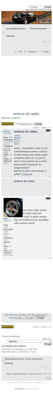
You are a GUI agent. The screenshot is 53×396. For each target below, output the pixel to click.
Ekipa (8, 374)
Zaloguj (46, 51)
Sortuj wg (13, 318)
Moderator (16, 118)
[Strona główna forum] (26, 13)
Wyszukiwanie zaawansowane (38, 10)
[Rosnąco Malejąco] (34, 318)
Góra (49, 176)
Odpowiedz (6, 123)
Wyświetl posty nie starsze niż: (18, 315)
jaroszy (17, 138)
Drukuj (44, 43)
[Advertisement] (26, 82)
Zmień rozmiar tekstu (48, 43)
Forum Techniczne (38, 29)
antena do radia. (26, 114)
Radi (6, 219)
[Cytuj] (48, 130)
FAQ (20, 51)
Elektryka (10, 36)
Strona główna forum (15, 29)
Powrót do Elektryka (11, 336)
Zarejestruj (32, 51)
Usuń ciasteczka (20, 374)
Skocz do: (47, 339)
